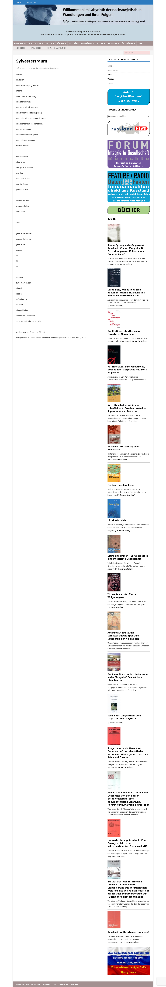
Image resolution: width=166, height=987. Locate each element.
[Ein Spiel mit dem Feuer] (129, 473)
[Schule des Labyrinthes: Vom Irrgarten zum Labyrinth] (129, 703)
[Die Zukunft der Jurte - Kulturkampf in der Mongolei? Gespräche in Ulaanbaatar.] (129, 662)
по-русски (31, 2)
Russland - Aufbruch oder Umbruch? (128, 932)
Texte (49, 43)
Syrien (110, 83)
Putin (110, 74)
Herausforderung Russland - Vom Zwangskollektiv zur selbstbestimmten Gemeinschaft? (127, 843)
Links (140, 43)
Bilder (100, 43)
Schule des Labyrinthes (56, 48)
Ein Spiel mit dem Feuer (121, 485)
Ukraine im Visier (117, 520)
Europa (110, 66)
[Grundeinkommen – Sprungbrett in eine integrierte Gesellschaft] (129, 544)
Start (38, 43)
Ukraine (111, 79)
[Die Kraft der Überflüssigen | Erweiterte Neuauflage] (129, 319)
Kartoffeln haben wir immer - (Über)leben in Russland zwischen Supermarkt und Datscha (127, 408)
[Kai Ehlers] (83, 23)
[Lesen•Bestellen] (124, 264)
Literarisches (36, 48)
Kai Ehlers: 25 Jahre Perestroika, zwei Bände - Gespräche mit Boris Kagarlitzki (127, 369)
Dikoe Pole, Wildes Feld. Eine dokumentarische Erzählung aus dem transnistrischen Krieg (126, 292)
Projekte (112, 43)
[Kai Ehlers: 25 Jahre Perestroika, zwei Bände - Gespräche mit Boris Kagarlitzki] (129, 354)
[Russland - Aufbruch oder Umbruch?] (129, 920)
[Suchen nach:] (136, 53)
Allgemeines (44, 68)
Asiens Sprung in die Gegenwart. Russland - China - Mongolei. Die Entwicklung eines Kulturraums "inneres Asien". (126, 250)
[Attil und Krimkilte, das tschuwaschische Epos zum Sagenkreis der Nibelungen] (129, 621)
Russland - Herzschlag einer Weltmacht (124, 448)
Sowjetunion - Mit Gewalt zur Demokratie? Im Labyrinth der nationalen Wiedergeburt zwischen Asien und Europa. (128, 753)
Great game (113, 70)
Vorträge (74, 43)
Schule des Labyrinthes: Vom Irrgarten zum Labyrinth (124, 717)
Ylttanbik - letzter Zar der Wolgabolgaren (123, 596)
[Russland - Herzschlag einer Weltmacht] (129, 434)
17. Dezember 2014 (27, 68)
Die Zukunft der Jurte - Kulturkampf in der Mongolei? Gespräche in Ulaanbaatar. (128, 677)
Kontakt (19, 2)
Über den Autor (22, 43)
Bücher (60, 43)
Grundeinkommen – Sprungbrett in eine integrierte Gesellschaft (128, 557)
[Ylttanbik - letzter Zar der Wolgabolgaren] (129, 582)
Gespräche (86, 43)
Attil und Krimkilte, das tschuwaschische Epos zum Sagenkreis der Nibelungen (123, 635)
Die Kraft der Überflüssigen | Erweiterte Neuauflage (125, 332)
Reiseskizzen (20, 48)
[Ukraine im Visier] (129, 508)
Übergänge (127, 43)
